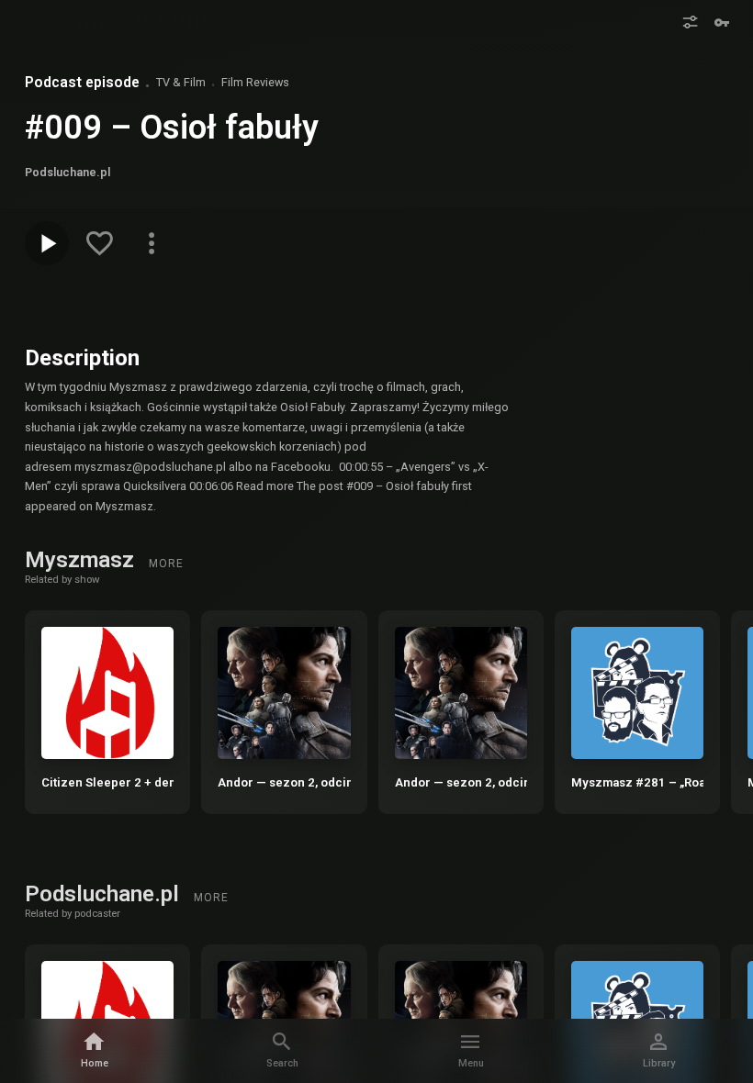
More (166, 563)
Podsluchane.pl (105, 894)
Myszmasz (82, 560)
